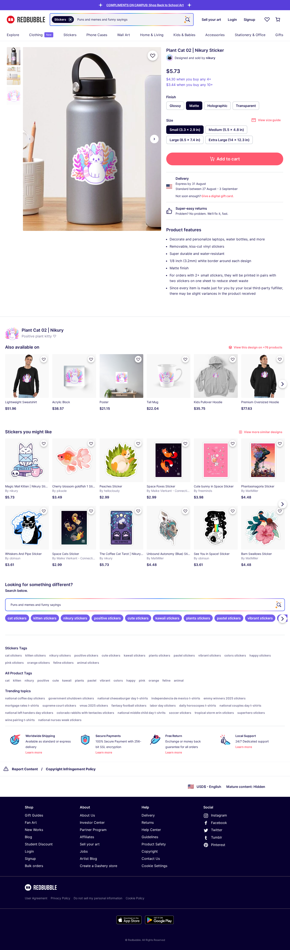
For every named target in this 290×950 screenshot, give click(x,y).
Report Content (25, 769)
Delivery (148, 815)
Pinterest (218, 845)
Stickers (69, 35)
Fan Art (31, 822)
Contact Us (151, 858)
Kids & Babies (184, 35)
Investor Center (92, 822)
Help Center (151, 830)
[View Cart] (278, 19)
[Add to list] (153, 56)
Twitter (216, 830)
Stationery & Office (250, 35)
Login (29, 851)
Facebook (219, 823)
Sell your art (90, 844)
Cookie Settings (154, 866)
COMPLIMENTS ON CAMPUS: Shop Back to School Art (145, 5)
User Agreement (36, 898)
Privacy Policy (60, 898)
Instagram (219, 815)
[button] (145, 5)
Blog (28, 837)
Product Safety (154, 844)
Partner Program (93, 830)
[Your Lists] (267, 19)
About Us (87, 815)
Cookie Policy (135, 898)
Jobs (84, 851)
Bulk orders (34, 866)
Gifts (279, 35)
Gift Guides (34, 815)
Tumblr (216, 837)
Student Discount (39, 844)
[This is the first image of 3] (29, 139)
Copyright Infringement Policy (71, 769)
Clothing (40, 35)
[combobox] (121, 19)
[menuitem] (13, 35)
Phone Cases (96, 35)
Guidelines (150, 837)
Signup (30, 858)
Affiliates (87, 837)
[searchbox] (145, 605)
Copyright (150, 851)
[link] (17, 618)
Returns (148, 822)
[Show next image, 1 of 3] (154, 139)
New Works (34, 830)
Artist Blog (88, 858)
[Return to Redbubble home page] (26, 20)
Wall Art (123, 35)
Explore (13, 35)
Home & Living (151, 35)
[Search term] (187, 19)
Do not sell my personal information (98, 898)
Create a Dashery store (98, 866)
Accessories (215, 35)
